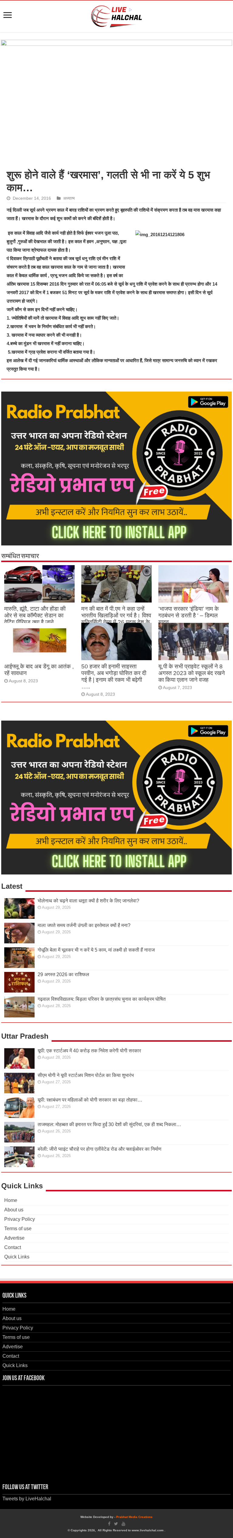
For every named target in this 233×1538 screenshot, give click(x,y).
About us (13, 1209)
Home (10, 1200)
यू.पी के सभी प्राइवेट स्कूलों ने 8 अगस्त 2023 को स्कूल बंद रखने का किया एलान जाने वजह (191, 673)
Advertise (14, 1238)
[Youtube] (123, 1523)
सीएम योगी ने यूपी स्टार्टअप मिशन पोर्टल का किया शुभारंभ (86, 1075)
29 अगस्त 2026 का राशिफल (63, 974)
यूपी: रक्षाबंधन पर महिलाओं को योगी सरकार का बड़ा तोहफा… (90, 1099)
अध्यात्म (69, 198)
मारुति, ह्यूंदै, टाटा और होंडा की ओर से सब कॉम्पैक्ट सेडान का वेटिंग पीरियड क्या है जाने (35, 615)
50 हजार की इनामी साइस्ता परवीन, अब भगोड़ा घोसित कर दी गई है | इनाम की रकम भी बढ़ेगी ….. (113, 676)
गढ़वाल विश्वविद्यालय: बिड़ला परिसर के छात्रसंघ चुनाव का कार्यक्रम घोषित (102, 999)
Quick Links (16, 1256)
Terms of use (18, 1228)
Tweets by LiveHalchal (26, 1498)
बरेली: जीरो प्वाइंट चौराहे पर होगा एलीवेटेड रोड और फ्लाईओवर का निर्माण (99, 1149)
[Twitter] (116, 1523)
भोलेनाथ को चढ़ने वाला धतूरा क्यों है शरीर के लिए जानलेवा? (88, 900)
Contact (12, 1247)
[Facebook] (109, 1523)
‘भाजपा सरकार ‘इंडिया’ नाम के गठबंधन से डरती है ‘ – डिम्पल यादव (188, 615)
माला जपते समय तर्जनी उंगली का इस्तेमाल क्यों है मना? (84, 925)
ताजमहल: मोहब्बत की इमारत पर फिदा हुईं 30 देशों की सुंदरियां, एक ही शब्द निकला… (109, 1124)
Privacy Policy (19, 1219)
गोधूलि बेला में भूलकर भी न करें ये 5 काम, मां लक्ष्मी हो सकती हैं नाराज (96, 949)
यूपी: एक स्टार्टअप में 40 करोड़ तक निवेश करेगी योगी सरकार (89, 1050)
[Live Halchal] (117, 15)
